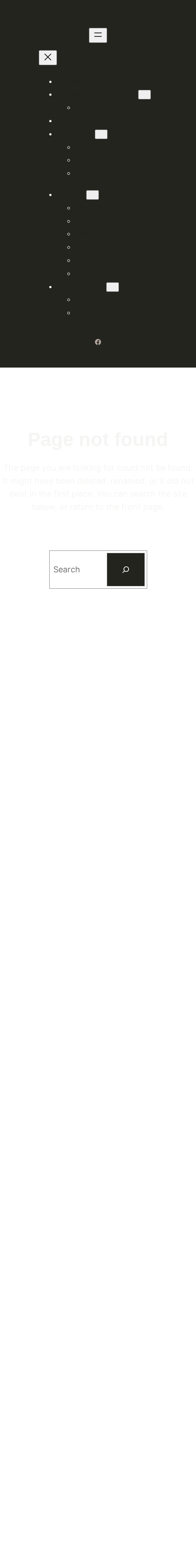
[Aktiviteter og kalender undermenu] (144, 94)
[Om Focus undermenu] (101, 134)
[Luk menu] (48, 57)
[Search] (126, 569)
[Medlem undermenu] (92, 195)
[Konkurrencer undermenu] (112, 287)
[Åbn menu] (98, 35)
